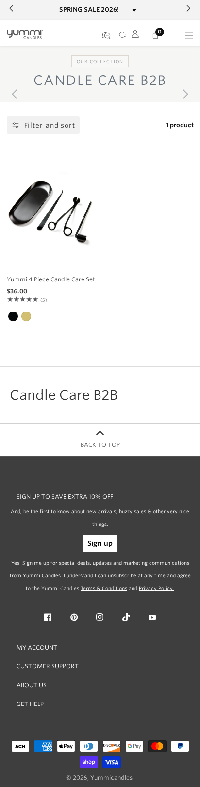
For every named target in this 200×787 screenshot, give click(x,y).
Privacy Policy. (156, 588)
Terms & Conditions (104, 588)
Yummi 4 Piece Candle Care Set (51, 279)
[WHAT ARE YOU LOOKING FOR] (121, 35)
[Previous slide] (16, 94)
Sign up (100, 543)
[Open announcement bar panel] (134, 9)
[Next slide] (183, 94)
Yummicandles (111, 778)
